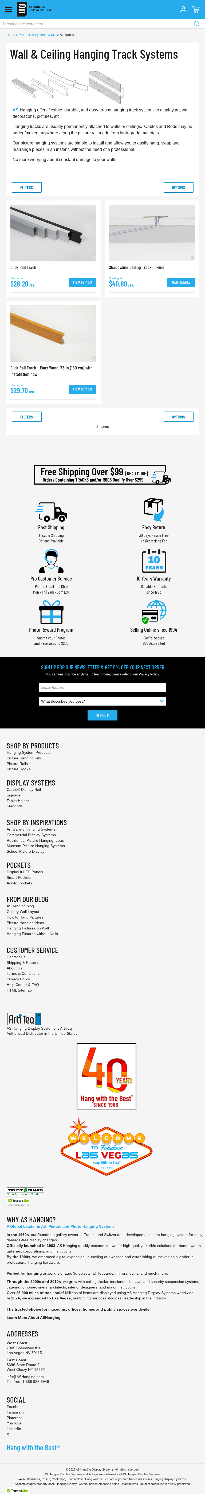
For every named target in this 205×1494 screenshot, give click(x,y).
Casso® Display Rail (24, 789)
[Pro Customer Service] (51, 560)
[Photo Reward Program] (51, 611)
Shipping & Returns (23, 962)
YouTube (14, 1423)
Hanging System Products (28, 752)
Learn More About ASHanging (34, 1317)
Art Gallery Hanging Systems (31, 829)
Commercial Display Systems (31, 835)
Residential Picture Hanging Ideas (35, 840)
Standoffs (15, 806)
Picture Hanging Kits (24, 758)
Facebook (15, 1406)
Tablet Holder (18, 801)
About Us (14, 968)
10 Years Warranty (154, 578)
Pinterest (14, 1418)
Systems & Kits (46, 35)
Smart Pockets (19, 877)
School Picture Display (25, 851)
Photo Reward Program (51, 629)
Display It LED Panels (25, 872)
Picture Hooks (18, 769)
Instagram (15, 1412)
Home (11, 35)
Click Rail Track (23, 267)
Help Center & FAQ (23, 984)
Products (25, 35)
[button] (183, 9)
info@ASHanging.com (25, 1377)
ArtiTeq (66, 1028)
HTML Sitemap (19, 990)
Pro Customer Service (51, 578)
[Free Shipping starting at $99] (102, 475)
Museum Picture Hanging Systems (36, 846)
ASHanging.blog (20, 906)
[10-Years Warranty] (154, 560)
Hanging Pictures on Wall (28, 928)
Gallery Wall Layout (23, 911)
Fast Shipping (51, 527)
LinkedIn (14, 1429)
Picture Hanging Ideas (25, 923)
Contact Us (16, 957)
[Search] (196, 23)
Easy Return (153, 527)
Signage (14, 795)
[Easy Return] (154, 509)
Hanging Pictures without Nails (32, 934)
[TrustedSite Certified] (19, 1202)
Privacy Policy (149, 674)
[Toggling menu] (8, 9)
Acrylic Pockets (19, 883)
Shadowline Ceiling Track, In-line (136, 267)
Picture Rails (17, 764)
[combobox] (102, 24)
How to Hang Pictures (25, 917)
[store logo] (34, 9)
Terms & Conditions (23, 973)
